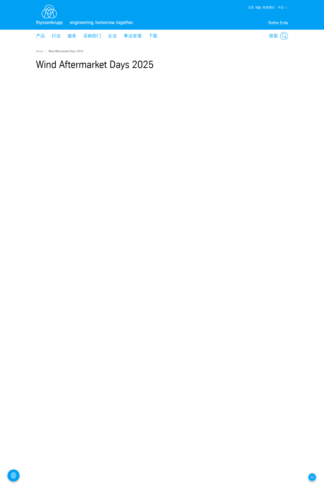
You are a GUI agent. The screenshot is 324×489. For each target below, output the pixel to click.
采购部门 (92, 35)
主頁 (251, 7)
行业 (56, 35)
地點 (258, 7)
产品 (40, 35)
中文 (281, 7)
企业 (112, 35)
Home (39, 51)
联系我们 (269, 7)
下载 (153, 35)
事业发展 (133, 35)
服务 (72, 35)
